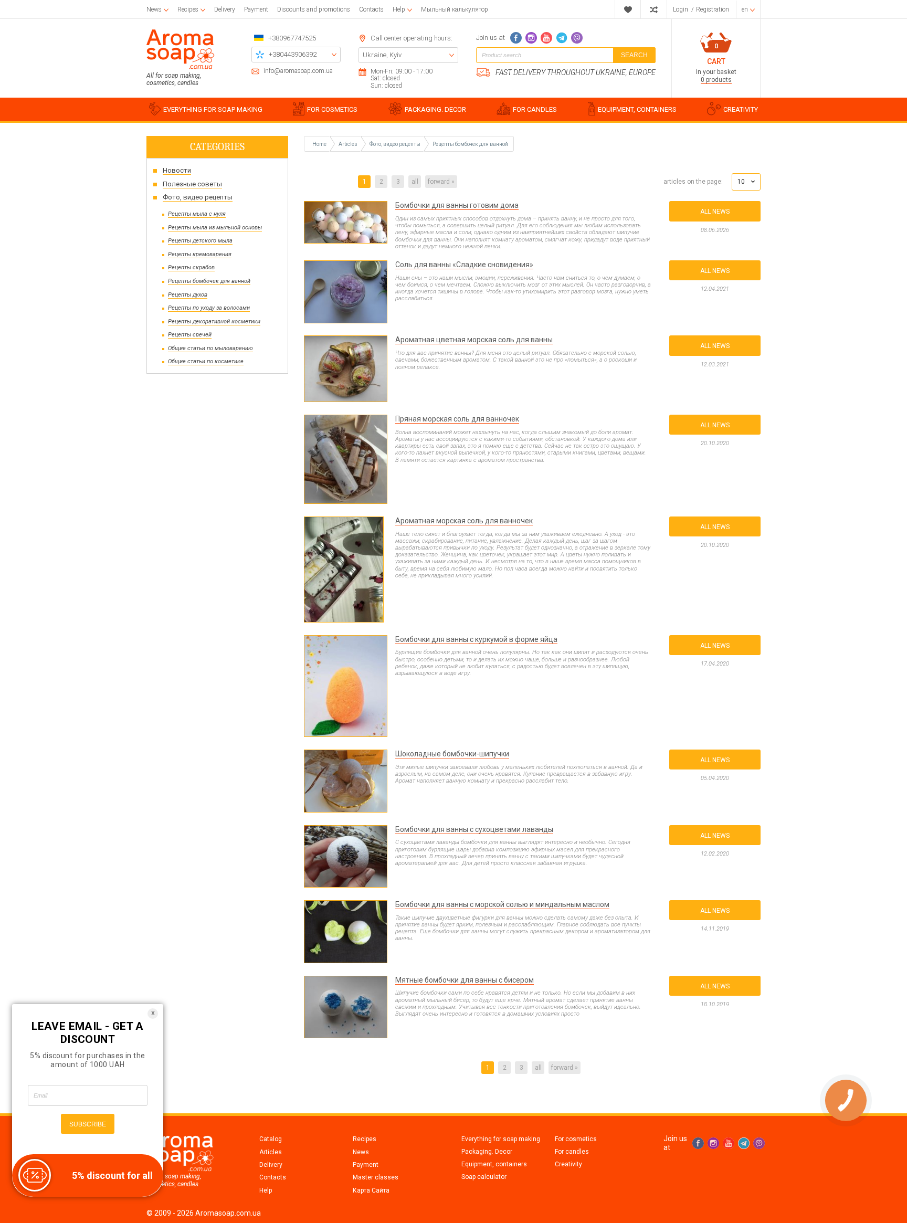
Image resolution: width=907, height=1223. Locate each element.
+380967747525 (292, 38)
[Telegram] (561, 38)
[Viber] (577, 38)
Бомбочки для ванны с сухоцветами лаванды (474, 829)
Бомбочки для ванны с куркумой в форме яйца (476, 639)
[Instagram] (531, 38)
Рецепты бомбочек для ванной (470, 144)
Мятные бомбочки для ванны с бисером (464, 980)
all (415, 181)
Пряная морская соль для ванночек (457, 419)
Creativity (568, 1164)
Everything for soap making (500, 1139)
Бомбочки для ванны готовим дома (457, 205)
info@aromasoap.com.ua (298, 71)
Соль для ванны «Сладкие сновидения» (464, 264)
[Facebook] (516, 38)
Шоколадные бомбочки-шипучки (452, 754)
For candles (572, 1151)
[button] (746, 182)
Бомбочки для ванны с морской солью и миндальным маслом (502, 904)
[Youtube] (546, 38)
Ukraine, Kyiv (382, 55)
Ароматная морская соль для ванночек (464, 520)
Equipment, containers (494, 1164)
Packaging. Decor (486, 1151)
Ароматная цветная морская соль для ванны (474, 339)
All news (715, 211)
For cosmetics (576, 1139)
